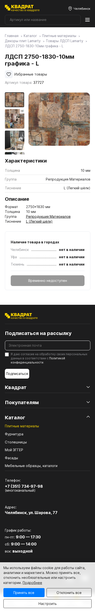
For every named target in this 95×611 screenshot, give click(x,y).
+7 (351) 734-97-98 (24, 486)
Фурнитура (14, 434)
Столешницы (16, 442)
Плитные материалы (22, 426)
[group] (59, 123)
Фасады (11, 458)
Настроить (47, 603)
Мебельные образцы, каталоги (31, 466)
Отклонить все (69, 593)
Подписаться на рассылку (38, 333)
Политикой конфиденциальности (38, 360)
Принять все (23, 593)
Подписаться (17, 374)
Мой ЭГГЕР (14, 450)
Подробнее (32, 583)
